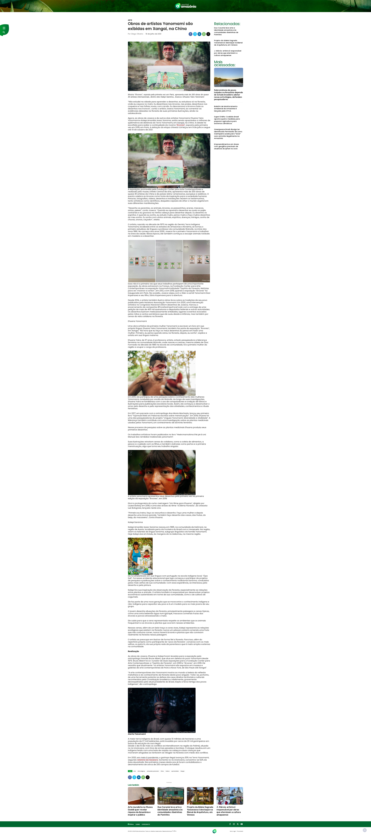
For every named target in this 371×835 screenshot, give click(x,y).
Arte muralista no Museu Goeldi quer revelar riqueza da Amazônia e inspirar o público (140, 811)
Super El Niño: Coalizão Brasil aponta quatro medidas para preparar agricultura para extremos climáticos (227, 120)
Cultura (167, 771)
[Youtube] (241, 824)
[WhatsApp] (204, 34)
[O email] (208, 34)
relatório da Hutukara (147, 759)
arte (135, 771)
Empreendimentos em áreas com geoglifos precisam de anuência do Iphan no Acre (226, 146)
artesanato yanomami (153, 771)
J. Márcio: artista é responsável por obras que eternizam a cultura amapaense (227, 53)
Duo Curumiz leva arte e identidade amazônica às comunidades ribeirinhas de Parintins (226, 31)
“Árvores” (180, 125)
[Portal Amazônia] (185, 6)
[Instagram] (233, 824)
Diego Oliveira (137, 34)
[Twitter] (195, 34)
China (162, 771)
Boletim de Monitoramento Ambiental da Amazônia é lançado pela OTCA (225, 108)
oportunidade (175, 771)
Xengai (182, 771)
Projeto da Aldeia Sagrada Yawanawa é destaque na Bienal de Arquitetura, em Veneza (228, 42)
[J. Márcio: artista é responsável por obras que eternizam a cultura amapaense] (230, 796)
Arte (130, 20)
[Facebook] (190, 34)
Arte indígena (141, 771)
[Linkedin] (199, 34)
